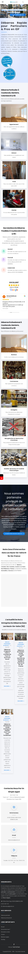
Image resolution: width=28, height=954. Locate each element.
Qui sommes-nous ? (5, 929)
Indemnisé (11, 268)
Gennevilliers (4, 570)
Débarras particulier (5, 915)
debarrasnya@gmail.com (8, 906)
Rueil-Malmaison (5, 568)
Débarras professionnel (6, 917)
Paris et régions (6, 897)
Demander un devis (5, 931)
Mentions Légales (5, 937)
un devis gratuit (12, 894)
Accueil (2, 926)
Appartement (14, 124)
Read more (6, 686)
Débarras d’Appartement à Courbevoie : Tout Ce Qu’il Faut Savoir (7, 654)
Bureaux (14, 355)
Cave (14, 181)
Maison (14, 153)
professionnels (11, 892)
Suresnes (10, 570)
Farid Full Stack (16, 947)
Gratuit (10, 249)
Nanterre (19, 564)
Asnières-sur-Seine (20, 566)
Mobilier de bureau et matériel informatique (14, 469)
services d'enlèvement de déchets (6, 643)
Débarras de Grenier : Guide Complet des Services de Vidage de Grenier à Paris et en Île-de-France (21, 658)
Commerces (14, 381)
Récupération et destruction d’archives (14, 439)
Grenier (14, 210)
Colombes (3, 566)
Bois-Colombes (11, 566)
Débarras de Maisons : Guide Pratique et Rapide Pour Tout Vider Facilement (7, 729)
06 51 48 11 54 (5, 903)
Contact (3, 934)
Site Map (3, 939)
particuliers (3, 892)
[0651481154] (1, 478)
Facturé (10, 257)
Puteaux (12, 568)
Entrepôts (14, 410)
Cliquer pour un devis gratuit (13, 533)
